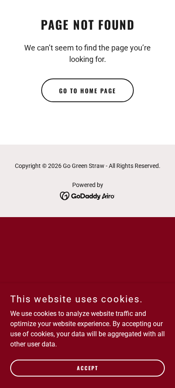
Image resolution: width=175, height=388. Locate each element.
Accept (87, 367)
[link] (88, 195)
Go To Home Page (87, 90)
